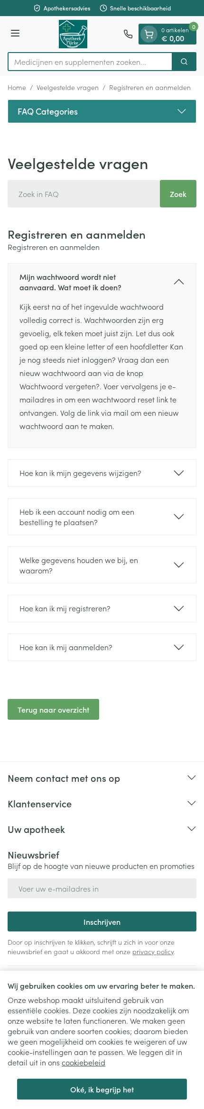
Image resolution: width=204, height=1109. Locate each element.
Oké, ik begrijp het (102, 1089)
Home (17, 87)
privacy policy (153, 951)
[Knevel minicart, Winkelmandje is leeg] (149, 34)
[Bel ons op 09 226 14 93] (128, 34)
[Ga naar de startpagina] (73, 34)
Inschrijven (102, 921)
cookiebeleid (83, 1062)
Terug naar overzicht (53, 709)
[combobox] (90, 61)
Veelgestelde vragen (68, 87)
